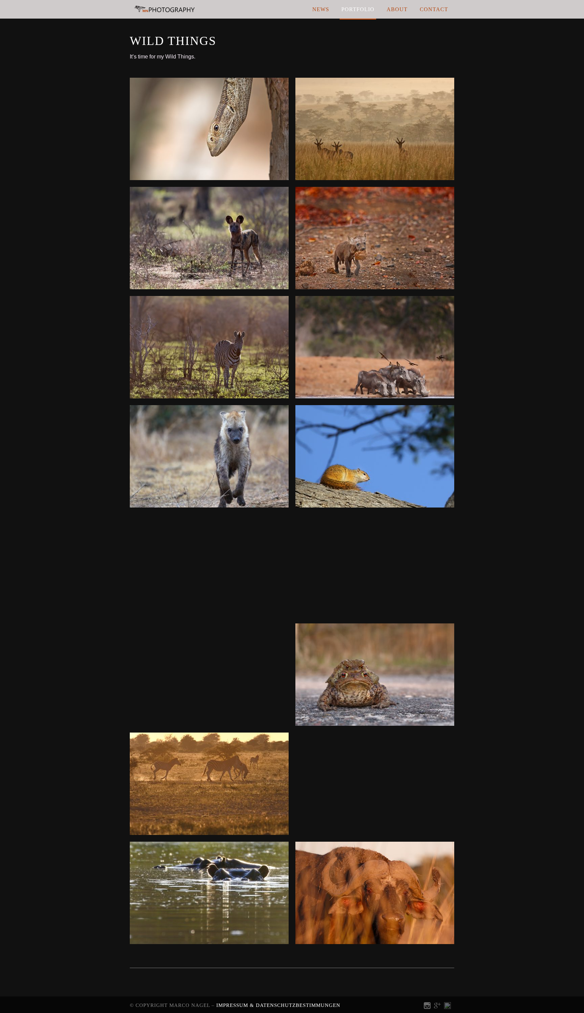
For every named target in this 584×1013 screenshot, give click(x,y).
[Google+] (437, 1007)
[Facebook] (447, 1007)
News (320, 9)
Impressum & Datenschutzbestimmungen (278, 1005)
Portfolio (357, 9)
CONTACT (434, 9)
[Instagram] (427, 1007)
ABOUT (397, 9)
